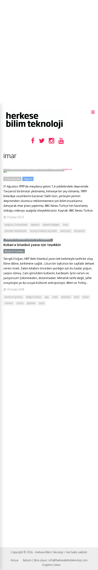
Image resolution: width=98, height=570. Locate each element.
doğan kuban (33, 297)
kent (76, 297)
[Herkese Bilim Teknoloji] (34, 129)
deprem (35, 224)
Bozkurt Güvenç (14, 251)
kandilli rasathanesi (15, 230)
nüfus (20, 303)
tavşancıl (79, 230)
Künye (14, 560)
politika (31, 303)
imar (65, 224)
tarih (41, 303)
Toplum (28, 179)
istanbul (65, 297)
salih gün (65, 230)
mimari (9, 303)
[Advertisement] (49, 51)
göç (47, 297)
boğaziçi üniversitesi (16, 224)
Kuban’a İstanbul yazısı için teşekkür (32, 245)
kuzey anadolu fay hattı (43, 230)
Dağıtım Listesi (51, 565)
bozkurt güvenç (14, 297)
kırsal (86, 297)
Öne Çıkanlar (12, 179)
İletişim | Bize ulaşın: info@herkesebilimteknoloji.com (55, 560)
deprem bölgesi (51, 224)
